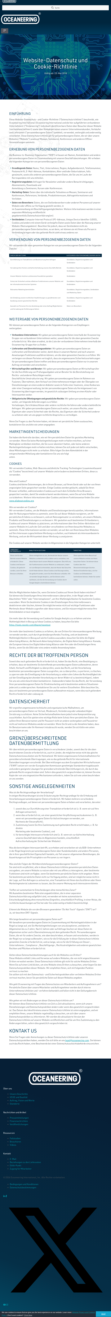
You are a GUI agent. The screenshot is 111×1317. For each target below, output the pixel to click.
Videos (13, 1145)
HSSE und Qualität (19, 1097)
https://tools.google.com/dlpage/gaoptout (29, 624)
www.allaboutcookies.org (21, 500)
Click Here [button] (28, 1315)
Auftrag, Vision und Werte (22, 1100)
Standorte (15, 1103)
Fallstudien (15, 1138)
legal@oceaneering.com (77, 1040)
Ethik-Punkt (15, 1165)
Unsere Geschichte (19, 1094)
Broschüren (15, 1141)
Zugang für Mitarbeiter (21, 1168)
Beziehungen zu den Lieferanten (25, 1162)
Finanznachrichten (19, 1121)
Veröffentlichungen (19, 1124)
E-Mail (13, 1159)
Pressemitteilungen (19, 1117)
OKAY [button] (103, 1314)
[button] (4, 1196)
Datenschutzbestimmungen (23, 1187)
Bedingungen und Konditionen (24, 1184)
